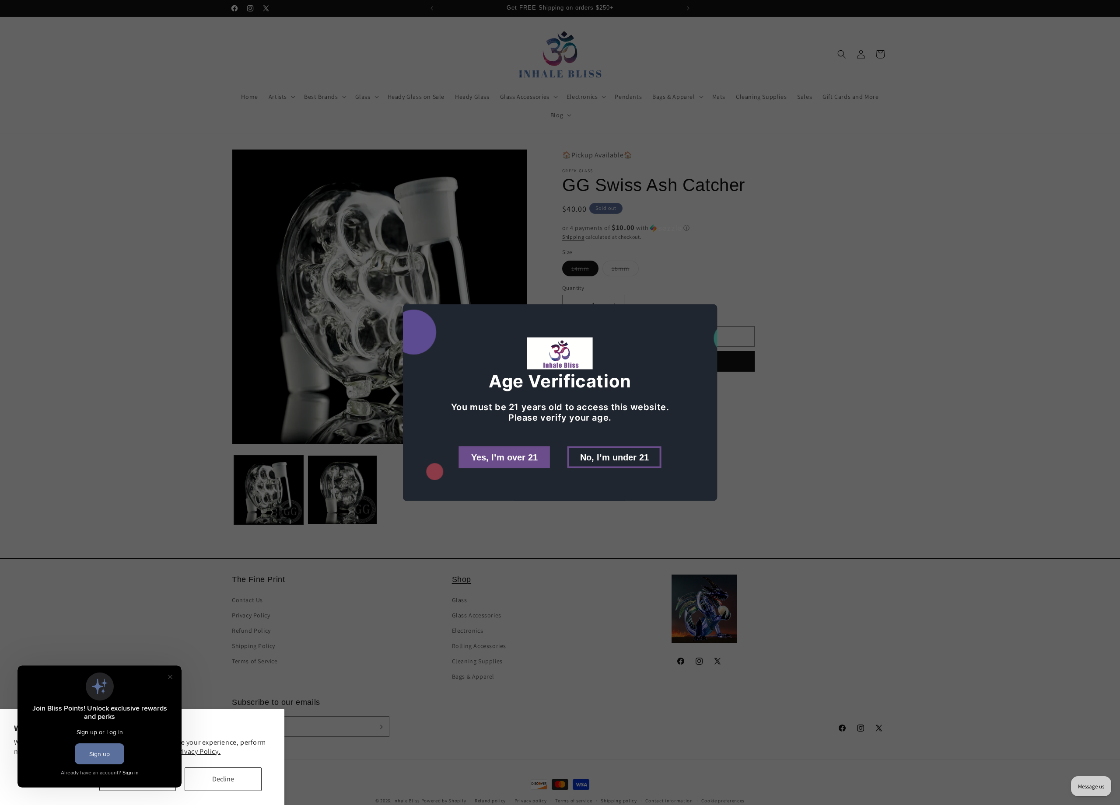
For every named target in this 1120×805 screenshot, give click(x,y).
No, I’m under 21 (614, 457)
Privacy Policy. (197, 751)
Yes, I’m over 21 (504, 457)
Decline (223, 779)
